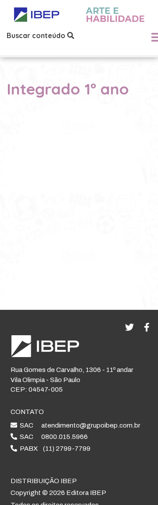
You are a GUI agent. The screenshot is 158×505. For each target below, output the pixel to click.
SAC (78, 425)
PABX (53, 448)
